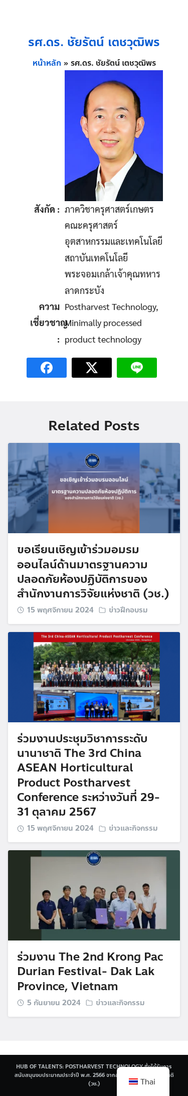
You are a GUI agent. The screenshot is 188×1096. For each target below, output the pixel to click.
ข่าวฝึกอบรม (128, 609)
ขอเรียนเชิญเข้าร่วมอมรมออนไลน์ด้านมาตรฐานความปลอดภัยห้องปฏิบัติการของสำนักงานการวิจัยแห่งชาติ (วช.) (93, 571)
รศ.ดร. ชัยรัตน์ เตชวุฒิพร (94, 42)
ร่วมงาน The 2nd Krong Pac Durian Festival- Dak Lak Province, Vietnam (90, 971)
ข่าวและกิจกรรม (133, 828)
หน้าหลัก (47, 63)
